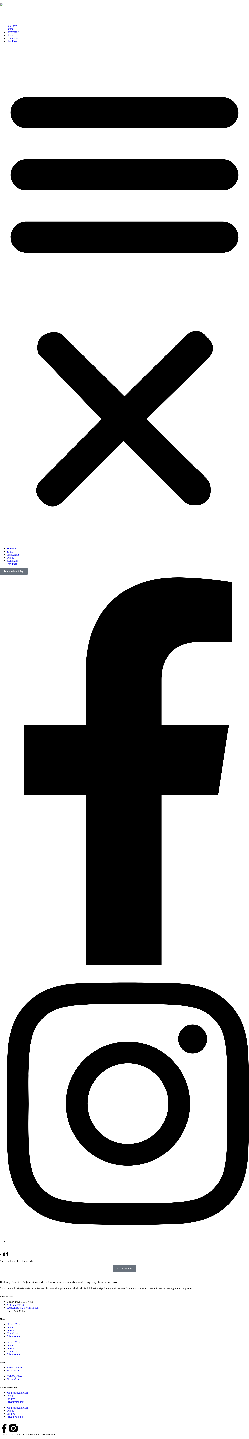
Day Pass (12, 41)
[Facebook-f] (4, 1428)
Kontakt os (12, 38)
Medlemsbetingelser (17, 1392)
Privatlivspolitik (15, 1401)
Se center (12, 25)
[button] (124, 294)
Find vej (11, 1398)
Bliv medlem (13, 1336)
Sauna (10, 28)
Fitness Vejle (13, 1324)
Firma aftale (13, 1370)
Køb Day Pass (14, 1367)
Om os (10, 35)
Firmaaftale (13, 31)
